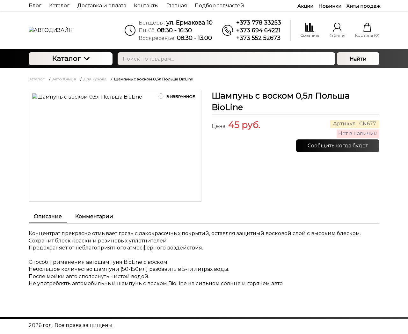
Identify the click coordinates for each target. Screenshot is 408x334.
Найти (358, 59)
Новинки (329, 6)
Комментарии (94, 216)
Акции (305, 6)
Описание (48, 216)
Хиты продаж (363, 6)
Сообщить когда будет (338, 146)
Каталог (66, 58)
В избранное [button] (180, 96)
